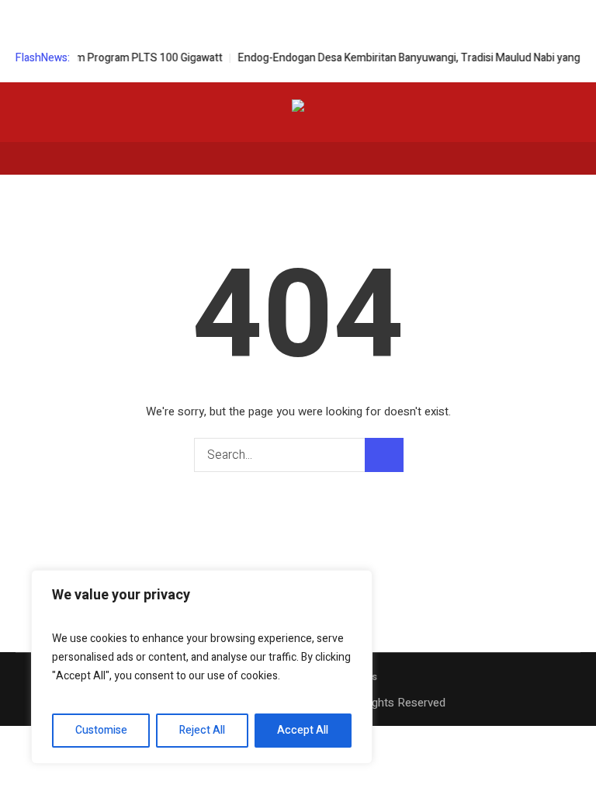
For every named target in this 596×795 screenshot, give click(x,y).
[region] (201, 667)
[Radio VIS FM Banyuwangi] (298, 108)
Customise (101, 730)
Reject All (202, 730)
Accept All (302, 730)
